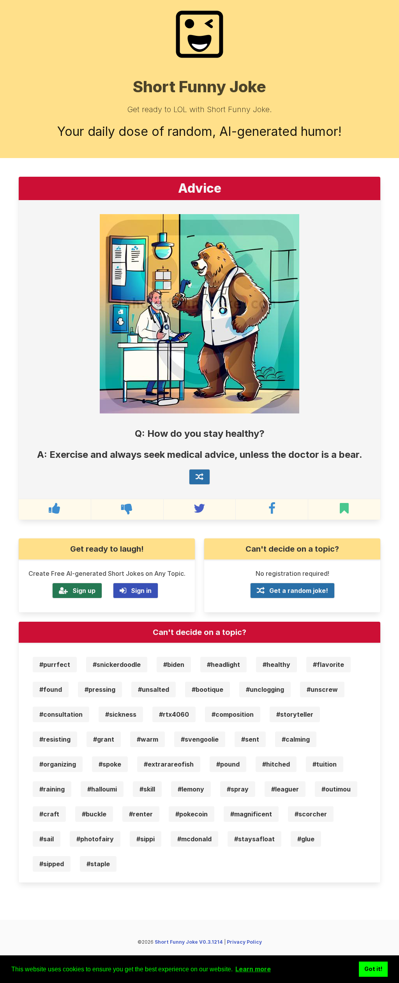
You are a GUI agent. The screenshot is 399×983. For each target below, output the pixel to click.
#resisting (55, 739)
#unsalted (153, 689)
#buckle (94, 814)
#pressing (100, 689)
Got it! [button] (373, 968)
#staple (98, 864)
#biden (173, 664)
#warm (147, 739)
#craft (49, 814)
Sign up (83, 590)
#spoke (110, 764)
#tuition (324, 764)
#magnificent (251, 814)
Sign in (141, 590)
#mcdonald (194, 839)
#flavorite (328, 664)
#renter (141, 814)
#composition (233, 714)
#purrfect (54, 664)
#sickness (120, 714)
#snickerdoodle (117, 664)
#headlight (223, 664)
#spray (238, 789)
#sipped (51, 864)
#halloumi (102, 789)
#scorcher (311, 814)
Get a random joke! (298, 590)
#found (50, 689)
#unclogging (265, 689)
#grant (103, 739)
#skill (147, 789)
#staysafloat (254, 839)
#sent (250, 739)
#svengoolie (200, 739)
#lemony (191, 789)
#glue (305, 839)
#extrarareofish (169, 764)
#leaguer (285, 789)
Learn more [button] (253, 969)
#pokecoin (191, 814)
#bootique (207, 689)
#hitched (276, 764)
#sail (46, 839)
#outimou (336, 789)
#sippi (145, 839)
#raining (52, 789)
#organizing (57, 764)
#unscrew (322, 689)
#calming (296, 739)
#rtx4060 (174, 714)
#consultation (61, 714)
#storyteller (294, 714)
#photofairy (95, 839)
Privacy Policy (244, 942)
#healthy (276, 664)
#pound (228, 764)
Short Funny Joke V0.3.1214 (189, 942)
